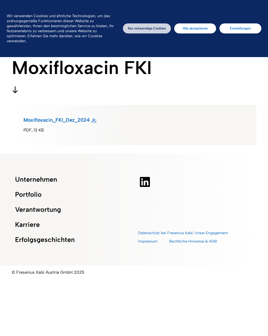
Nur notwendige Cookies (147, 28)
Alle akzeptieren (195, 28)
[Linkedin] (145, 182)
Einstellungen (240, 28)
